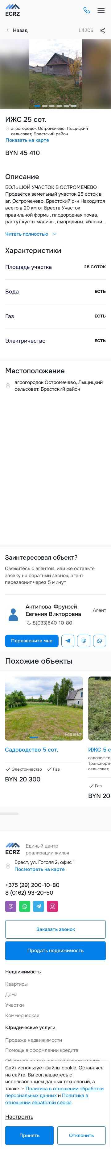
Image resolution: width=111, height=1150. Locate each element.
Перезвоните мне (31, 641)
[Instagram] (52, 906)
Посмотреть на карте (39, 869)
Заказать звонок (55, 929)
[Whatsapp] (99, 641)
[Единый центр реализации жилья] (12, 11)
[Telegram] (68, 641)
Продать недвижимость (55, 951)
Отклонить (81, 1135)
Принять (29, 1135)
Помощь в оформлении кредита (41, 1050)
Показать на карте (27, 140)
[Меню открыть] (101, 11)
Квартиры (16, 984)
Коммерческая (22, 1015)
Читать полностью (26, 234)
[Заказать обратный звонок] (86, 10)
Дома (11, 995)
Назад (20, 30)
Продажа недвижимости (33, 1040)
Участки (14, 1005)
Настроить (19, 1116)
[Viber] (83, 641)
